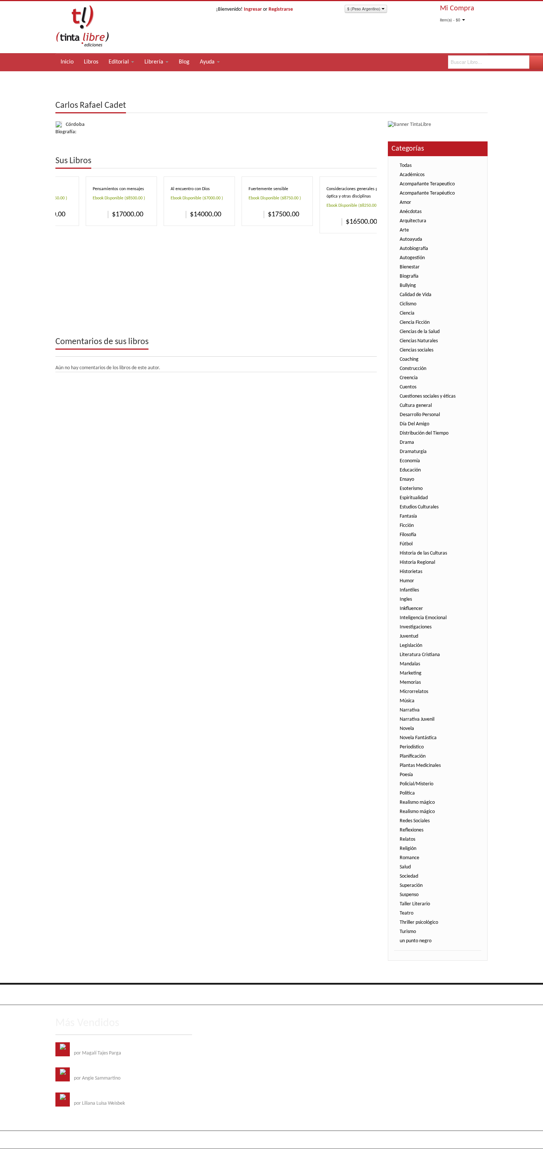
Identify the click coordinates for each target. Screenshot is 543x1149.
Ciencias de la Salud (420, 332)
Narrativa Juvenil (417, 719)
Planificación (413, 756)
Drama (407, 442)
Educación (410, 470)
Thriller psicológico (419, 922)
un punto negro (415, 941)
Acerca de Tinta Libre (384, 993)
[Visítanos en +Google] (107, 994)
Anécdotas (410, 212)
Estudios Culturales (419, 507)
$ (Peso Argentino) (364, 8)
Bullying (408, 285)
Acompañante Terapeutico (427, 184)
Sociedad (409, 876)
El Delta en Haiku (91, 1096)
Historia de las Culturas (423, 553)
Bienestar (410, 267)
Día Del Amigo (414, 424)
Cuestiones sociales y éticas (427, 396)
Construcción (413, 368)
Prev (360, 161)
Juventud (409, 636)
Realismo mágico (417, 802)
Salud (405, 867)
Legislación (411, 645)
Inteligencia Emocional (423, 618)
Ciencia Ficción (415, 322)
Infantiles (409, 590)
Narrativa (410, 710)
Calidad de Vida (415, 295)
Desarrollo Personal (420, 415)
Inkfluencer (411, 608)
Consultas (478, 993)
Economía (410, 461)
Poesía (406, 775)
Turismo (408, 931)
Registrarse (281, 9)
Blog (184, 62)
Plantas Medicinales (420, 765)
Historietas (411, 571)
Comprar (98, 214)
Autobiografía (414, 248)
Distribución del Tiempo (424, 433)
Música (407, 701)
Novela (407, 728)
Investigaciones (415, 627)
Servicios (421, 993)
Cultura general (416, 405)
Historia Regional (417, 562)
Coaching (409, 359)
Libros (91, 62)
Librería (154, 62)
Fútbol (406, 544)
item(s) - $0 (450, 20)
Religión (408, 848)
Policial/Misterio (416, 784)
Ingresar (253, 9)
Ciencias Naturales (419, 341)
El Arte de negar (90, 1071)
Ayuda (208, 62)
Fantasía (408, 516)
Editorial (119, 62)
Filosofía (408, 535)
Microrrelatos (414, 691)
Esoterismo (411, 488)
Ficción (407, 525)
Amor (405, 202)
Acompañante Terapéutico (427, 193)
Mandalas (410, 664)
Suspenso (409, 895)
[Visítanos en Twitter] (77, 994)
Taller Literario (415, 904)
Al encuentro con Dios (190, 189)
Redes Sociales (415, 821)
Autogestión (412, 258)
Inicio (67, 62)
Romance (409, 858)
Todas (405, 165)
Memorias (410, 682)
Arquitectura (413, 221)
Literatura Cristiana (420, 655)
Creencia (409, 378)
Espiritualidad (414, 498)
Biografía (409, 276)
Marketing (410, 673)
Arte (404, 230)
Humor (407, 581)
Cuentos (408, 387)
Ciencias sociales (416, 350)
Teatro (406, 913)
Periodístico (412, 747)
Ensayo (407, 479)
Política (407, 793)
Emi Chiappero (473, 1139)
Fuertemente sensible (268, 189)
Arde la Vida (86, 1046)
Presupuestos (448, 993)
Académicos (412, 175)
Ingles (406, 599)
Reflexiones (411, 830)
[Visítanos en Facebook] (62, 994)
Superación (411, 885)
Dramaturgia (413, 452)
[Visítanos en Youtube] (92, 994)
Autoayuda (411, 239)
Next (371, 161)
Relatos (407, 839)
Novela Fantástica (418, 738)
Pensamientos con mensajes (118, 189)
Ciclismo (408, 304)
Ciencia (407, 313)
